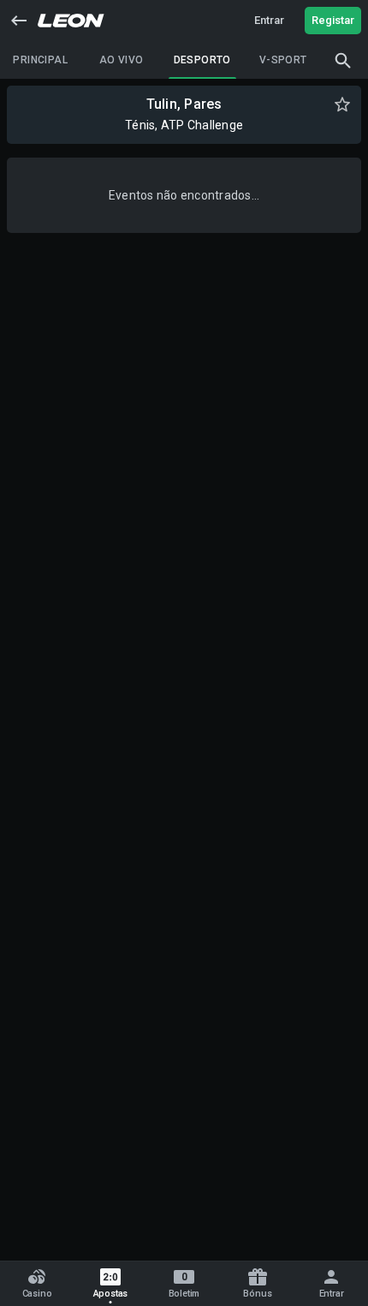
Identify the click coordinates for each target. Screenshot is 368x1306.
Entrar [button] (269, 20)
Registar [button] (333, 20)
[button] (19, 20)
